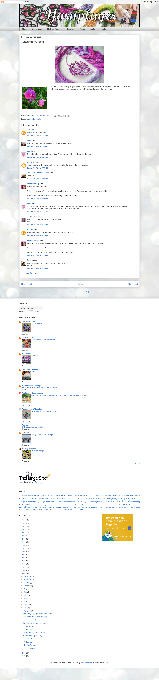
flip (75, 502)
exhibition (65, 502)
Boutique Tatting (119, 495)
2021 (24, 536)
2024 (24, 526)
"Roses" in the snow (30, 639)
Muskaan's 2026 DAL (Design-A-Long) (44, 411)
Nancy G (30, 229)
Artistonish (43, 495)
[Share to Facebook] (66, 116)
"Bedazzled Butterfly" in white (34, 632)
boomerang (108, 495)
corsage (68, 498)
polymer (58, 507)
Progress (34, 356)
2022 (24, 533)
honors (27, 505)
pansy (36, 507)
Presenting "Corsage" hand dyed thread (37, 614)
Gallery (93, 29)
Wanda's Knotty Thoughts (32, 409)
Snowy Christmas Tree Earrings (42, 435)
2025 (24, 523)
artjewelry (51, 495)
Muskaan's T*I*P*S (29, 322)
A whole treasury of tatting (32, 636)
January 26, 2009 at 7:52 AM (37, 255)
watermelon (76, 509)
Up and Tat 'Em (49, 509)
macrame (90, 505)
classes (48, 498)
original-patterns (26, 507)
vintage (70, 509)
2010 (24, 570)
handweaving (135, 502)
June (26, 595)
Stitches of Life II (28, 338)
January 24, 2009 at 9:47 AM (37, 199)
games (87, 502)
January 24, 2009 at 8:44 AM (37, 179)
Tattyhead (25, 433)
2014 (24, 558)
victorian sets (59, 509)
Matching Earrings (37, 451)
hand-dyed (39, 119)
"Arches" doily (28, 642)
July (25, 592)
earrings (36, 501)
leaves (66, 505)
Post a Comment (30, 273)
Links (104, 29)
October (27, 583)
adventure (24, 495)
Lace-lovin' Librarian (30, 370)
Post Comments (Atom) (84, 292)
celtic (36, 499)
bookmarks (31, 119)
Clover (54, 498)
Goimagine (109, 502)
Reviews (65, 507)
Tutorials (70, 29)
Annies (36, 495)
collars (63, 499)
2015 (24, 555)
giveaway (100, 502)
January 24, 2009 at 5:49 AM (37, 157)
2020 (24, 539)
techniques (130, 507)
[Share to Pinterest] (68, 116)
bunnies (137, 495)
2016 (24, 551)
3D (20, 495)
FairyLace (25, 425)
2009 (24, 574)
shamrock (83, 507)
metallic (104, 505)
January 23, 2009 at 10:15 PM (38, 146)
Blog (24, 29)
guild (114, 502)
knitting (55, 505)
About (82, 29)
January (27, 611)
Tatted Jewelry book (118, 507)
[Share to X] (64, 116)
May (25, 598)
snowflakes (92, 507)
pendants (51, 507)
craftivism (73, 498)
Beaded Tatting (66, 495)
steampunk (107, 507)
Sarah (29, 260)
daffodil (95, 498)
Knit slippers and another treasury (35, 623)
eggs (43, 502)
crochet (84, 498)
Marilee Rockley (33, 184)
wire (81, 509)
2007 (24, 656)
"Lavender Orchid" (29, 620)
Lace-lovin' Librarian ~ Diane (38, 173)
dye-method (27, 502)
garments (92, 502)
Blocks (33, 372)
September (28, 586)
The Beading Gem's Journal (32, 393)
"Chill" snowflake (29, 648)
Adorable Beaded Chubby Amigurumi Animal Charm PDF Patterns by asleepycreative (60, 395)
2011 (24, 567)
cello (32, 499)
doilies (133, 499)
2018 (24, 545)
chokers (42, 499)
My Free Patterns (54, 29)
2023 (24, 529)
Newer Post (26, 284)
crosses (89, 498)
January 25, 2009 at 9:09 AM (37, 236)
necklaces (125, 504)
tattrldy (29, 140)
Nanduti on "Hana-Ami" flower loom (43, 340)
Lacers (61, 505)
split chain (99, 507)
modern (110, 505)
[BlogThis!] (61, 116)
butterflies (22, 499)
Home (80, 284)
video (65, 509)
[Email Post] (54, 116)
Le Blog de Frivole (29, 449)
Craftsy (79, 499)
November (28, 579)
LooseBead (82, 505)
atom (57, 495)
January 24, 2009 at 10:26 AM (38, 212)
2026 (24, 520)
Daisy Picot (101, 498)
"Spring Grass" (28, 629)
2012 (24, 564)
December (28, 576)
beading (77, 495)
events (59, 502)
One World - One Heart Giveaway (35, 617)
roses (74, 507)
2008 (24, 653)
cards (28, 498)
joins (39, 505)
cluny (58, 498)
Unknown (30, 129)
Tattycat (30, 151)
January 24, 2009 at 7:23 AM (37, 168)
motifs (115, 505)
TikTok (24, 509)
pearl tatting (43, 507)
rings (70, 507)
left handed (73, 505)
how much (34, 505)
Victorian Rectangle (30, 645)
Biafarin (83, 495)
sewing (78, 507)
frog (83, 502)
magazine (97, 505)
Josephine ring (47, 505)
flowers (79, 502)
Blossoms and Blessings (31, 386)
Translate (36, 311)
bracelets (130, 495)
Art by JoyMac (32, 216)
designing (111, 498)
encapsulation (50, 502)
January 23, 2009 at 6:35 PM (37, 136)
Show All (137, 464)
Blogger (105, 663)
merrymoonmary (86, 663)
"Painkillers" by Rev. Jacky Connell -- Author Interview (40, 388)
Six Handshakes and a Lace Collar (33, 427)
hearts (21, 505)
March (26, 605)
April (26, 601)
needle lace (136, 505)
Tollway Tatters (32, 509)
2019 (24, 542)
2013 (24, 561)
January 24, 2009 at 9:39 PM (37, 225)
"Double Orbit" (28, 626)
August (26, 589)
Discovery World (124, 499)
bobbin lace (90, 495)
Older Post (133, 284)
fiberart (71, 502)
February (27, 608)
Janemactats (26, 354)
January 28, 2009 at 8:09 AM (37, 268)
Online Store (36, 29)
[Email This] (59, 116)
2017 (24, 548)
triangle (40, 509)
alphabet (30, 495)
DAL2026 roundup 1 (38, 324)
